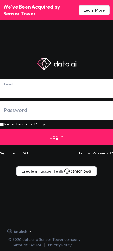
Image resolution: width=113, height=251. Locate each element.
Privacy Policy (60, 244)
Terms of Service (26, 244)
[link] (94, 10)
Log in (56, 137)
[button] (14, 153)
